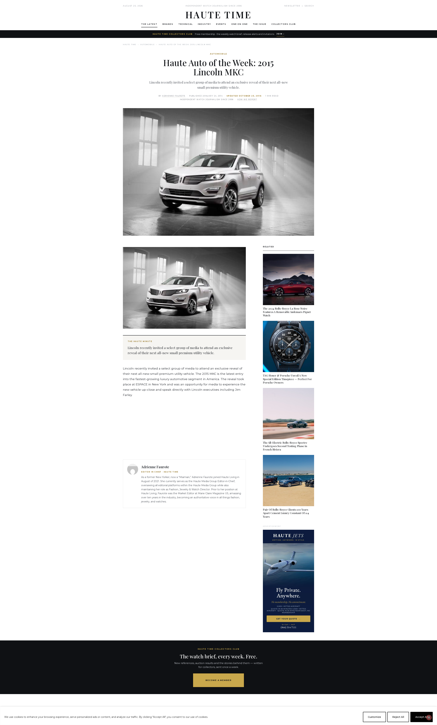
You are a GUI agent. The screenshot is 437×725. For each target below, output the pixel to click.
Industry (204, 24)
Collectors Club (283, 24)
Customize (374, 717)
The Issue (259, 24)
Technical (185, 24)
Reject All (398, 717)
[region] (218, 716)
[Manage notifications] (429, 717)
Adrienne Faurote (173, 96)
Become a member (219, 680)
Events (221, 24)
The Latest (149, 24)
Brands (168, 24)
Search (309, 6)
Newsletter (292, 6)
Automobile (147, 44)
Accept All (421, 717)
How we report (247, 99)
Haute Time (129, 44)
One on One (239, 24)
